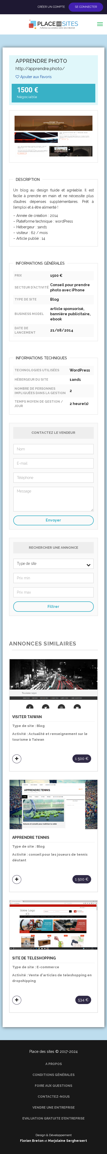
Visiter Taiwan (27, 717)
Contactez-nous (54, 1096)
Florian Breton (32, 1141)
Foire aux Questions (53, 1086)
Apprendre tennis (30, 838)
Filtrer (53, 607)
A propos (53, 1064)
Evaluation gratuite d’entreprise (53, 1118)
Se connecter (86, 7)
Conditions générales (53, 1075)
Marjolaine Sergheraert (67, 1141)
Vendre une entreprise (53, 1107)
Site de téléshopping (34, 958)
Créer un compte (51, 7)
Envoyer (53, 520)
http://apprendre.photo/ (40, 68)
